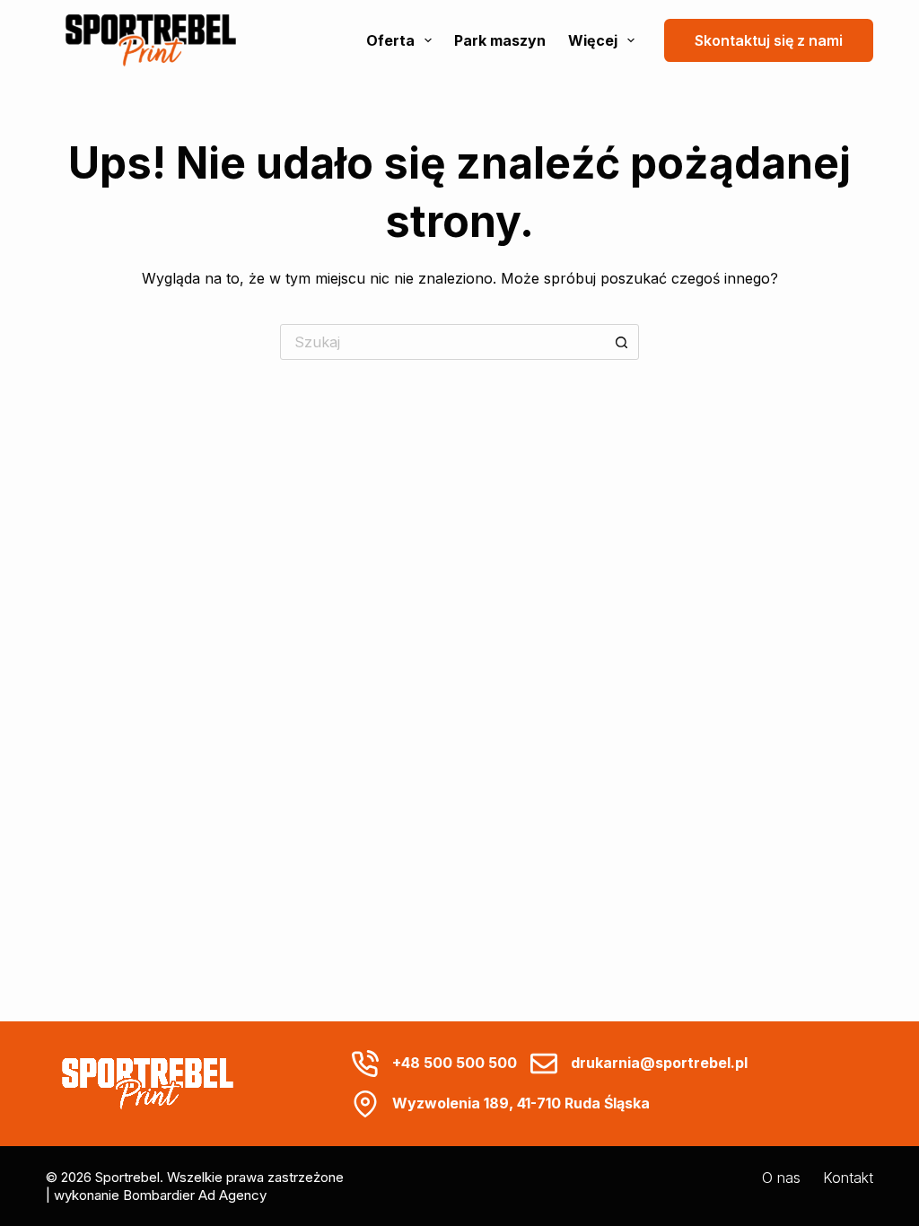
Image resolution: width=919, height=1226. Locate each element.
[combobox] (442, 342)
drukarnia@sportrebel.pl (659, 1063)
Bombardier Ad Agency (195, 1195)
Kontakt (848, 1178)
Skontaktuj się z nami (769, 40)
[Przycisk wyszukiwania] (621, 342)
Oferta (390, 40)
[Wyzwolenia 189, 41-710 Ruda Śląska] (365, 1103)
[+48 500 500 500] (365, 1063)
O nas (781, 1178)
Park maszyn (500, 40)
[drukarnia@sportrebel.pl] (543, 1063)
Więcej (592, 40)
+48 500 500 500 (454, 1063)
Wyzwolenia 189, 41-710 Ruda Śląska (521, 1103)
